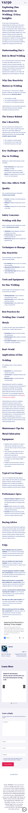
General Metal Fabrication (8, 795)
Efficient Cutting (10, 790)
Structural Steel (18, 806)
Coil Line (22, 786)
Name (4, 741)
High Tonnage (13, 797)
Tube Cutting (11, 809)
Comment (5, 722)
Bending (12, 786)
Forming (19, 792)
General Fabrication (7, 793)
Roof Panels (18, 802)
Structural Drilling (19, 804)
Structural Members (10, 806)
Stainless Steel (9, 804)
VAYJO (10, 647)
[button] (24, 809)
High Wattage (20, 797)
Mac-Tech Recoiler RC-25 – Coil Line (6, 654)
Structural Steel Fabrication (9, 807)
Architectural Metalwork (19, 785)
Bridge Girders (17, 786)
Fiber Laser (5, 792)
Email (4, 748)
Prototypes (13, 802)
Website (5, 755)
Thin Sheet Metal (19, 807)
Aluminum (10, 785)
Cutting (12, 788)
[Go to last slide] (4, 686)
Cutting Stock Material (19, 788)
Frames (23, 792)
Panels (22, 800)
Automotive (6, 786)
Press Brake (7, 802)
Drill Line (4, 790)
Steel (14, 804)
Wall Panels (17, 809)
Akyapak (5, 785)
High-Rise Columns (6, 797)
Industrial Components (12, 798)
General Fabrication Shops (18, 793)
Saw (22, 802)
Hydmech (5, 798)
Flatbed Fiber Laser (12, 792)
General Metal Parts (19, 795)
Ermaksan (17, 790)
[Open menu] (25, 3)
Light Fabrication (20, 798)
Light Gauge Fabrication (9, 800)
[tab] (11, 703)
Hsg (24, 797)
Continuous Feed (6, 788)
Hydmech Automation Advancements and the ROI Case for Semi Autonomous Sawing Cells (13, 677)
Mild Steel (17, 800)
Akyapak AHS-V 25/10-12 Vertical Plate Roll (20, 654)
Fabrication (22, 790)
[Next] (24, 686)
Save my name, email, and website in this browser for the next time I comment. (13, 759)
